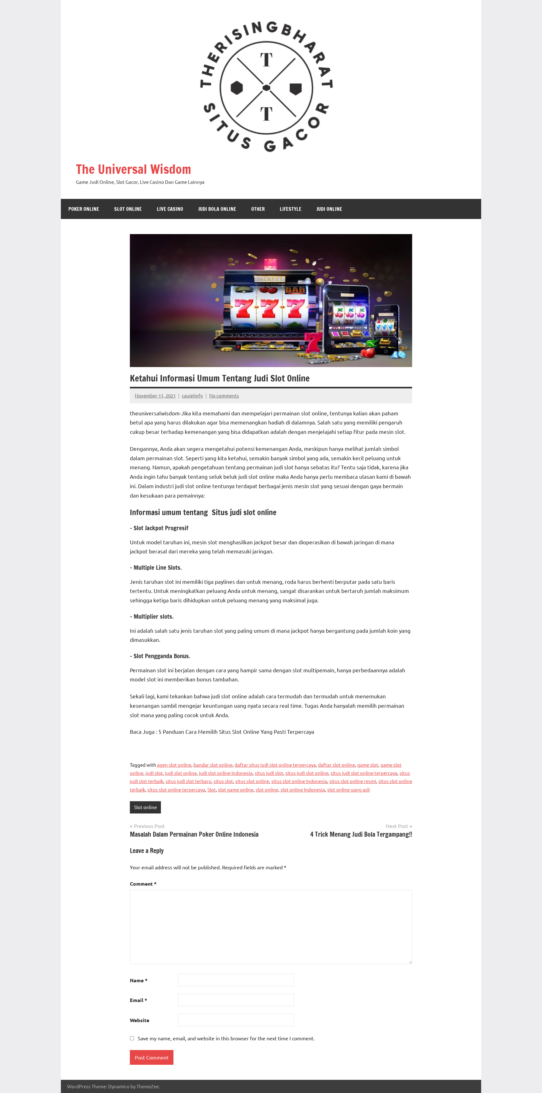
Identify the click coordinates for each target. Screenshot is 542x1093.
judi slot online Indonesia (225, 773)
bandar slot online (213, 765)
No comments (224, 395)
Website (139, 1020)
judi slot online (181, 773)
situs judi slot (269, 773)
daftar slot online (336, 765)
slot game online (235, 789)
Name (138, 980)
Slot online (128, 208)
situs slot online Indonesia (299, 781)
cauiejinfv (192, 395)
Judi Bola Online (217, 208)
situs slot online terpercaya (176, 789)
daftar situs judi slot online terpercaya (275, 765)
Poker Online (83, 208)
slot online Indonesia (302, 789)
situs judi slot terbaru (188, 781)
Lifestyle (290, 208)
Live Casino (170, 208)
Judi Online (329, 208)
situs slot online (252, 781)
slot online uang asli (348, 789)
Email (138, 1000)
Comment (143, 883)
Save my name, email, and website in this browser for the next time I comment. (226, 1038)
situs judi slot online (306, 773)
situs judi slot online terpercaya (364, 773)
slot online (267, 789)
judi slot (154, 773)
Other (258, 208)
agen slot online (174, 765)
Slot (211, 789)
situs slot (223, 781)
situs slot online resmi (352, 781)
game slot (367, 765)
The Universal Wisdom (133, 169)
